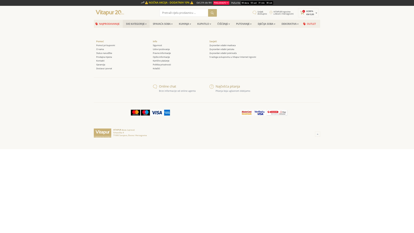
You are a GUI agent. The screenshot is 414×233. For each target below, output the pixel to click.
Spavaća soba (162, 23)
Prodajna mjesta (104, 56)
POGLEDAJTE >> (221, 2)
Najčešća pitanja (228, 86)
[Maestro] (145, 113)
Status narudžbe (104, 53)
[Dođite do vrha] (317, 134)
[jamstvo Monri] (277, 113)
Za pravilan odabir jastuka (221, 49)
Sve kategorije (135, 23)
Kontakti (100, 60)
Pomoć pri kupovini (105, 45)
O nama (100, 49)
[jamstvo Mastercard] (247, 113)
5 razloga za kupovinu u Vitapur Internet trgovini (232, 56)
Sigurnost (157, 45)
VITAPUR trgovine (283, 13)
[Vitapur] (110, 12)
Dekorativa (289, 23)
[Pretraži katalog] (212, 13)
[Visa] (157, 113)
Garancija (100, 64)
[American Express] (167, 113)
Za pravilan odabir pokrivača (223, 53)
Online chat (167, 86)
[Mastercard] (135, 113)
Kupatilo (203, 23)
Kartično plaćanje (161, 60)
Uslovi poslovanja (161, 49)
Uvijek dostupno (262, 13)
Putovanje (243, 23)
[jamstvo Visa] (260, 113)
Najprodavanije (109, 23)
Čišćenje (222, 23)
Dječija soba (265, 23)
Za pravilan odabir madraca (222, 45)
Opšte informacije (161, 56)
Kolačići (156, 68)
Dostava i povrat (104, 68)
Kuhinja (184, 23)
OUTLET (311, 23)
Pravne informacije (162, 53)
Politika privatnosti (162, 64)
